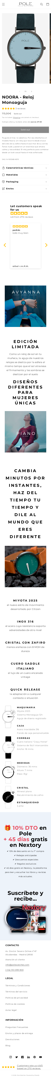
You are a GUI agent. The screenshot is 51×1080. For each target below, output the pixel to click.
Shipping (16, 117)
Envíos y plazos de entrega (19, 1033)
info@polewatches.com (17, 965)
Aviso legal (11, 1010)
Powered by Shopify (33, 1075)
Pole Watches (21, 1075)
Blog (7, 1045)
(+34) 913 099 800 (14, 970)
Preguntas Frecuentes (16, 1027)
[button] (3, 4)
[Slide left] (20, 91)
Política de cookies (15, 1004)
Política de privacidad (16, 998)
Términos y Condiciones (17, 985)
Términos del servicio (16, 991)
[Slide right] (32, 91)
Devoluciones (12, 1039)
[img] (27, 213)
